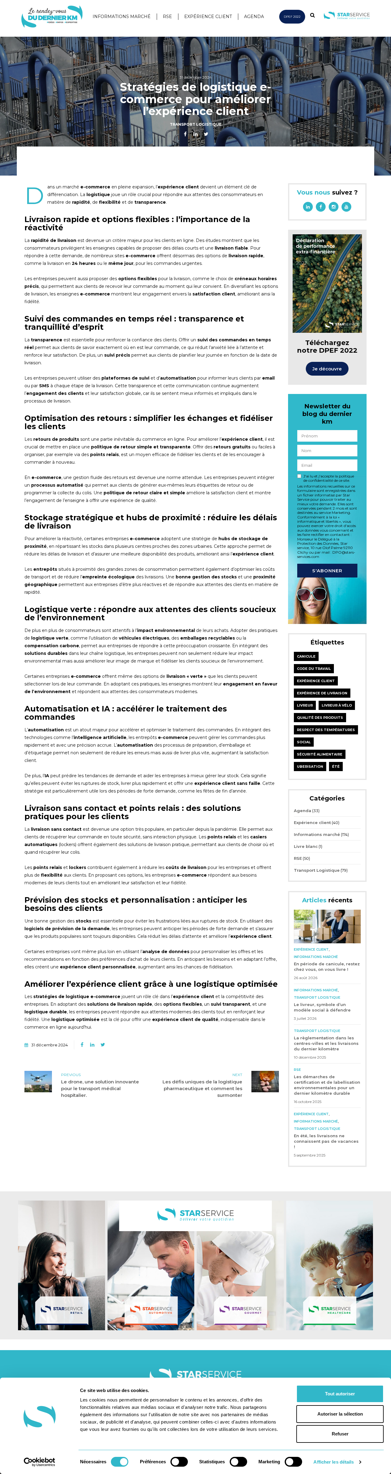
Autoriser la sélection (340, 1413)
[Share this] (185, 134)
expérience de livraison (322, 693)
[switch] (179, 1462)
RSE (167, 16)
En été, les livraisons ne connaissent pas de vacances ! (326, 1141)
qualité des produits (320, 717)
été (336, 766)
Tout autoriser (340, 1393)
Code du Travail (314, 668)
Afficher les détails (333, 1462)
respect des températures (326, 730)
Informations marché (122, 16)
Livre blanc (306, 846)
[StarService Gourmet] (240, 1265)
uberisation (310, 766)
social (304, 742)
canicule (306, 656)
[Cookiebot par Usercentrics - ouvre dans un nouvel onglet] (39, 1462)
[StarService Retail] (61, 1265)
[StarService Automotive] (151, 1265)
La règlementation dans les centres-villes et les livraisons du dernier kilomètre (326, 1043)
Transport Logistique (195, 124)
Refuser (340, 1433)
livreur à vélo (337, 705)
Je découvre (327, 369)
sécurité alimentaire (319, 754)
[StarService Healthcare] (329, 1265)
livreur (305, 705)
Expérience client (208, 16)
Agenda (254, 16)
